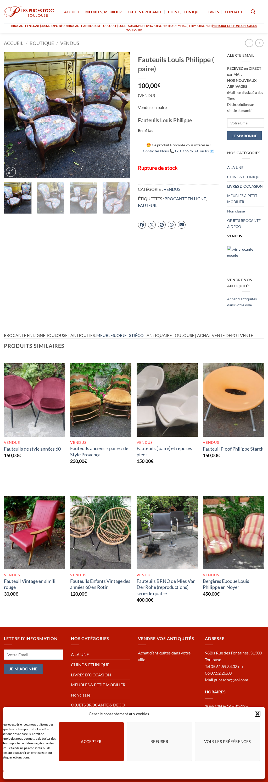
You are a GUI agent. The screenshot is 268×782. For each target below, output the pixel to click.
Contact (233, 12)
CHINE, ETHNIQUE (184, 12)
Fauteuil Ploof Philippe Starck (233, 449)
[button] (257, 713)
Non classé (236, 211)
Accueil (13, 43)
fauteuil (147, 205)
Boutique (42, 43)
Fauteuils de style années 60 (32, 449)
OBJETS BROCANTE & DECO (244, 223)
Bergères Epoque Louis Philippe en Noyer (226, 584)
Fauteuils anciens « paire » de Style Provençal (99, 451)
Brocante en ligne (185, 198)
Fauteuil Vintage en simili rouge (29, 584)
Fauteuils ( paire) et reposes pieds (164, 451)
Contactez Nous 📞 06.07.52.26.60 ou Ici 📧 (178, 151)
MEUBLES (105, 335)
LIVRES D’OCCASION (245, 186)
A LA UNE (235, 167)
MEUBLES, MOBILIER (103, 12)
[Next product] (249, 43)
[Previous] (13, 115)
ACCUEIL (72, 12)
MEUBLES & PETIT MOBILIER (242, 198)
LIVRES (212, 12)
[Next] (121, 115)
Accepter (91, 741)
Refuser (159, 741)
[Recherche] (253, 12)
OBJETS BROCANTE (145, 12)
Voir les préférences (227, 741)
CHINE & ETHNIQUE (244, 177)
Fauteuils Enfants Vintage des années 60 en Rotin (100, 584)
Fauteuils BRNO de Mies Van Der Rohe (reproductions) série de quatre (166, 587)
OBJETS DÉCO (130, 335)
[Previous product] (259, 43)
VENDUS (69, 43)
